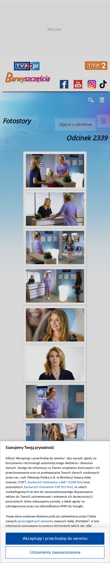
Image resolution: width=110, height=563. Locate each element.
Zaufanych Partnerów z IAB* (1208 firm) (55, 482)
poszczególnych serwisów (35, 521)
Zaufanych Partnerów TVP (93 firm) (48, 487)
